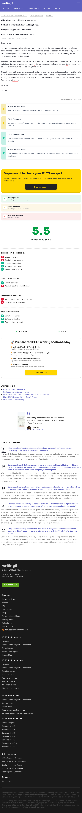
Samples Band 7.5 (9, 736)
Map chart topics (9, 685)
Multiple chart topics (10, 688)
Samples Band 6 (8, 726)
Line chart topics (9, 674)
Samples (46, 8)
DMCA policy (7, 626)
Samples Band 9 (8, 747)
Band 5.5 (49, 16)
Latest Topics (33, 8)
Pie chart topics (8, 681)
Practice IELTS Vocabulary (13, 400)
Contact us (6, 781)
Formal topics (7, 648)
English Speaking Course (12, 765)
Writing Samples (36, 16)
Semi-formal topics (10, 651)
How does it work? (9, 599)
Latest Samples (8, 723)
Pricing (6, 8)
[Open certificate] (21, 421)
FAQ (3, 606)
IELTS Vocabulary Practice (12, 768)
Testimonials (7, 609)
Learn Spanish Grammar (11, 772)
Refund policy (7, 623)
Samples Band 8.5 (9, 743)
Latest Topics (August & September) (16, 645)
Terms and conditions (11, 616)
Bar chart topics (8, 671)
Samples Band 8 (8, 740)
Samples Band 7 (8, 733)
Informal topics (8, 655)
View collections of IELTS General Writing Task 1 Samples (26, 394)
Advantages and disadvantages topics (17, 713)
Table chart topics (9, 678)
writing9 (7, 3)
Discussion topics (9, 706)
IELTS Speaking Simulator (12, 758)
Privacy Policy (8, 619)
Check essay (18, 8)
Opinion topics (8, 703)
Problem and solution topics (13, 710)
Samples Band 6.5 (9, 729)
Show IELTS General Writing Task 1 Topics (20, 397)
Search (57, 8)
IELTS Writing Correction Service (14, 16)
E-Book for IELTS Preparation (14, 761)
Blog (4, 613)
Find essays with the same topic (16, 392)
